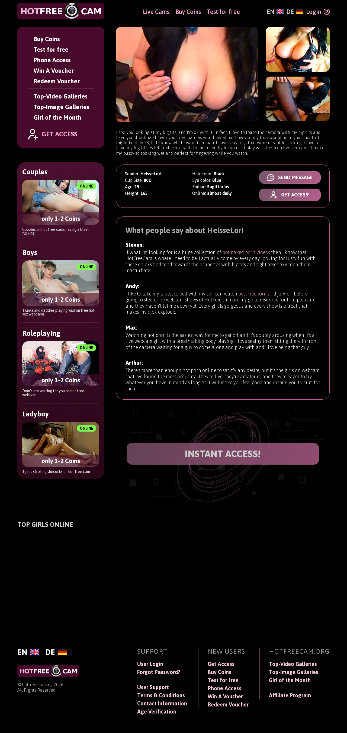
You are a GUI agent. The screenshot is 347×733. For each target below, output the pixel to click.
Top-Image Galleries (61, 106)
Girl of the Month (57, 117)
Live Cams (156, 11)
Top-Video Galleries (61, 96)
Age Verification (156, 711)
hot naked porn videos (246, 252)
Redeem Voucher (57, 81)
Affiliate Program (290, 695)
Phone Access (52, 60)
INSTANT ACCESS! (223, 454)
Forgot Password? (158, 672)
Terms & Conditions (161, 695)
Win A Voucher (54, 70)
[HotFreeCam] (60, 11)
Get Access (221, 664)
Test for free (51, 49)
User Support (153, 687)
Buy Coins (47, 38)
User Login (150, 664)
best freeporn (252, 294)
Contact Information (162, 703)
